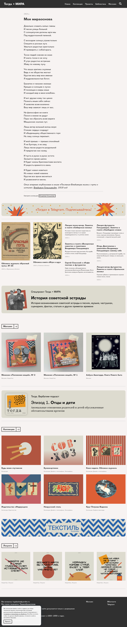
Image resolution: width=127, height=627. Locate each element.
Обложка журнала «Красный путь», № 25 (15, 264)
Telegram (110, 604)
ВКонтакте (111, 601)
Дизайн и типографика (57, 471)
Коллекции (78, 4)
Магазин (112, 4)
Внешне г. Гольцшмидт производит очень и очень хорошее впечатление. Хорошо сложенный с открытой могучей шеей (110, 235)
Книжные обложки (43, 265)
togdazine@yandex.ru (21, 601)
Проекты (89, 4)
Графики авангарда (98, 510)
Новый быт (10, 378)
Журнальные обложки (13, 269)
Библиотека (100, 4)
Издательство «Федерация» (14, 507)
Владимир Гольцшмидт (45, 187)
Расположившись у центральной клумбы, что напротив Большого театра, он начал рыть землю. (111, 256)
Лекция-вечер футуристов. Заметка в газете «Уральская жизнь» (110, 269)
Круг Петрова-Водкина (97, 507)
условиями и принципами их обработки (15, 614)
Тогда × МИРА (14, 3)
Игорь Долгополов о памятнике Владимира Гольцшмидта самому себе (109, 248)
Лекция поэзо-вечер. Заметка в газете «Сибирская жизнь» (79, 226)
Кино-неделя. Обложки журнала (101, 468)
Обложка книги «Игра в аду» (47, 262)
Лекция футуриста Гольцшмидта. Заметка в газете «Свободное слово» (109, 227)
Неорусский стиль (52, 507)
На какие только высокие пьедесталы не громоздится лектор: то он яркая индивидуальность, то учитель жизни (77, 233)
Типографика (68, 471)
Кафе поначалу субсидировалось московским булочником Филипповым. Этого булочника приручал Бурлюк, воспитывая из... (79, 270)
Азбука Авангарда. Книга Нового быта (104, 375)
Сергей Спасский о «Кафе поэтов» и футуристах (77, 263)
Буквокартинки (51, 468)
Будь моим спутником (11, 468)
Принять (8, 621)
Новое (67, 4)
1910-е (26, 14)
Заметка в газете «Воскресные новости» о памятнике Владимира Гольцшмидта (79, 246)
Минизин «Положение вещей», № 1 (61, 375)
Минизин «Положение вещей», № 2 (18, 375)
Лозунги (10, 583)
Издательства (12, 510)
